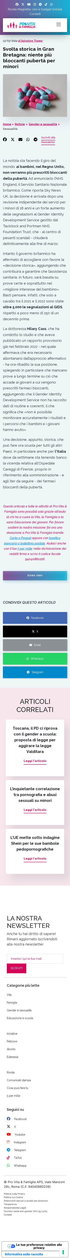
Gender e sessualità (43, 124)
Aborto (11, 1049)
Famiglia (12, 1002)
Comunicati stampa (19, 1080)
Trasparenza (10, 1204)
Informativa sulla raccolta (24, 1254)
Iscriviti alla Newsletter (48, 140)
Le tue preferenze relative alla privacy (39, 1246)
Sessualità (10, 128)
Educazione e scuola (20, 1018)
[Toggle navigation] (58, 24)
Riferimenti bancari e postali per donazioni (26, 1200)
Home (7, 124)
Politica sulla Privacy (14, 1193)
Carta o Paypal (20, 538)
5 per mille (25, 548)
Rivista (12, 9)
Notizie (20, 124)
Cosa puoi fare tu (17, 1088)
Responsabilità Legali (15, 1207)
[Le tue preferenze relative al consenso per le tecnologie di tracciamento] (63, 1252)
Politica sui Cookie (13, 1197)
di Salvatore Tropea (30, 40)
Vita (9, 994)
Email (37, 645)
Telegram (37, 672)
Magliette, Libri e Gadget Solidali (40, 9)
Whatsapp (37, 658)
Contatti (35, 14)
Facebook (37, 617)
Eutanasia (12, 1056)
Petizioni (12, 1041)
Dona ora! (35, 575)
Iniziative (12, 1033)
